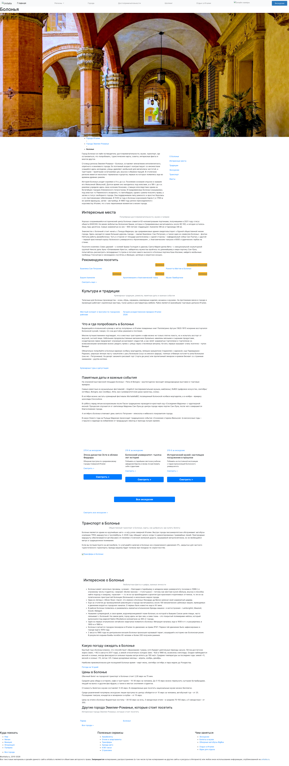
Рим (6, 615)
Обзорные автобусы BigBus (211, 621)
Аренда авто (107, 623)
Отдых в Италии (206, 625)
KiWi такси (107, 626)
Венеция (8, 621)
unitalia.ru (265, 638)
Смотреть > (89, 347)
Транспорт (174, 53)
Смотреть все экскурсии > (96, 391)
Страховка (107, 629)
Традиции (173, 44)
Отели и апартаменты (111, 618)
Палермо (9, 626)
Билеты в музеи (206, 618)
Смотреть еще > (89, 161)
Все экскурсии (144, 378)
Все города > (88, 604)
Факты (172, 58)
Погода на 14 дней (90, 546)
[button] (59, 3)
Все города (10, 631)
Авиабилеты (107, 615)
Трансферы (107, 621)
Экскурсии (174, 48)
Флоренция (10, 623)
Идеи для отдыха (207, 628)
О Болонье (174, 35)
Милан (7, 618)
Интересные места (177, 39)
